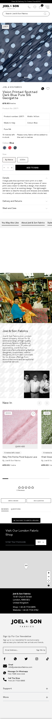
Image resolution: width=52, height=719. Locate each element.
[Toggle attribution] (48, 585)
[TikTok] (47, 658)
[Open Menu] (47, 7)
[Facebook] (4, 658)
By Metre (9, 160)
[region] (26, 569)
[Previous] (39, 403)
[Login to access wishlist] (47, 88)
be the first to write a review (26, 520)
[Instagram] (36, 658)
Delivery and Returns (12, 201)
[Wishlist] (34, 7)
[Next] (46, 403)
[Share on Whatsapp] (42, 88)
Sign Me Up (40, 650)
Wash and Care (9, 209)
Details (6, 178)
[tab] (13, 500)
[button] (26, 566)
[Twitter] (26, 658)
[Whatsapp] (15, 658)
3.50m (22, 160)
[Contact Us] (29, 7)
